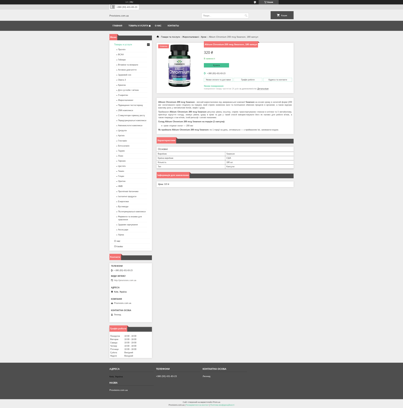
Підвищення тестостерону (130, 105)
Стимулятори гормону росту (131, 115)
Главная (117, 26)
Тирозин (122, 161)
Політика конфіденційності (222, 405)
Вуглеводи (123, 206)
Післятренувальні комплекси (132, 211)
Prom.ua (216, 402)
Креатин (122, 85)
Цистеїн (122, 166)
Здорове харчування (128, 224)
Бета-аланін (123, 146)
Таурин (121, 151)
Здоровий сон (124, 75)
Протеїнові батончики (128, 191)
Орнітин (121, 181)
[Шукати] (246, 15)
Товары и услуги (138, 26)
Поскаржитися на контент (197, 405)
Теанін (121, 171)
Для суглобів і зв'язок (128, 90)
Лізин (120, 156)
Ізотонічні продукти (127, 196)
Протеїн (121, 49)
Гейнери (122, 60)
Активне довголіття (127, 70)
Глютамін (122, 141)
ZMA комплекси (125, 110)
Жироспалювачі (190, 37)
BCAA (121, 54)
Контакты (173, 26)
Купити (216, 65)
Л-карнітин (123, 95)
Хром (203, 37)
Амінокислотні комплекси (130, 125)
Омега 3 (122, 80)
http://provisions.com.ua (125, 280)
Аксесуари (123, 229)
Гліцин (121, 176)
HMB (120, 186)
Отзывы (118, 246)
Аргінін (121, 135)
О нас (158, 26)
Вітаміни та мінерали (128, 65)
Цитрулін (122, 130)
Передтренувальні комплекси (132, 120)
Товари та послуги (170, 37)
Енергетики (123, 201)
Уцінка (121, 235)
